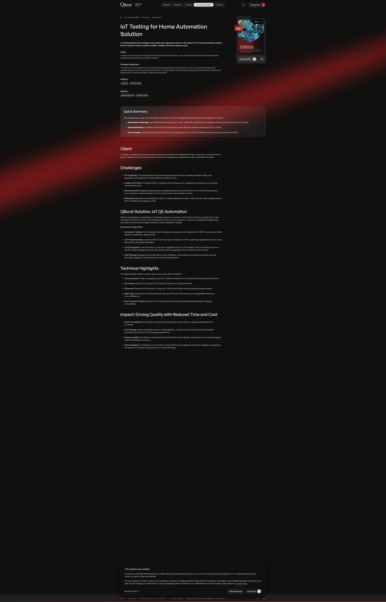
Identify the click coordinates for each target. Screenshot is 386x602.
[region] (193, 578)
